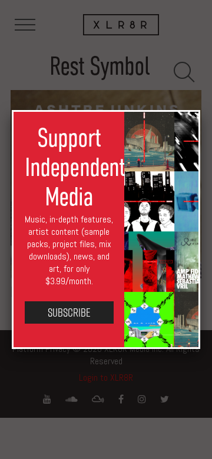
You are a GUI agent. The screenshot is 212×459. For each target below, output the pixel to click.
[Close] (200, 110)
